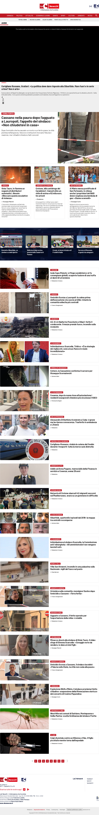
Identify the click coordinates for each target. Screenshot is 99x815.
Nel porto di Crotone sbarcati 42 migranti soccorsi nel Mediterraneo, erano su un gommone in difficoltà (74, 494)
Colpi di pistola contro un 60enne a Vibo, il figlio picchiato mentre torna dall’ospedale (71, 739)
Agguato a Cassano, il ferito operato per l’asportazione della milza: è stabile (68, 616)
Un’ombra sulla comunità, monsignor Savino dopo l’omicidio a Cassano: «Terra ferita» (72, 592)
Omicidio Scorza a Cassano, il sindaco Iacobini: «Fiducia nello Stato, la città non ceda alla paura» (72, 665)
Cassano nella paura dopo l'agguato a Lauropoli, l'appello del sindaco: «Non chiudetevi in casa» (28, 121)
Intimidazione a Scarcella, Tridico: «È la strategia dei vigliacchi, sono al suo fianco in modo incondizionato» (72, 348)
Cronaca (5, 185)
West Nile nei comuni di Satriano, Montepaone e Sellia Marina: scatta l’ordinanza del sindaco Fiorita (73, 714)
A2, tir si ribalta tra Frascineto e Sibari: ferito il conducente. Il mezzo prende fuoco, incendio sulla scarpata (73, 324)
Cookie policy (54, 809)
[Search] (96, 16)
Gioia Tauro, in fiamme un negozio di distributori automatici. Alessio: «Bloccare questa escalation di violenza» (15, 193)
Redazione (29, 809)
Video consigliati (10, 232)
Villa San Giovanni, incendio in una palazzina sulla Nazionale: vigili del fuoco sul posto (72, 567)
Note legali (62, 809)
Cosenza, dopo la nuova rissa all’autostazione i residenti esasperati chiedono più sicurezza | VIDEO (73, 396)
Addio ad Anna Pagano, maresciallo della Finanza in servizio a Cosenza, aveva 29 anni (73, 469)
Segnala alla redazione (39, 809)
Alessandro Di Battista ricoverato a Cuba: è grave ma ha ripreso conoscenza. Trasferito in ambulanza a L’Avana (73, 422)
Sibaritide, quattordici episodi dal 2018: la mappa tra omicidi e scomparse (72, 518)
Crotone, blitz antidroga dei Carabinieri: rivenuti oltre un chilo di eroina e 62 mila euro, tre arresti (49, 192)
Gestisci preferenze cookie (74, 809)
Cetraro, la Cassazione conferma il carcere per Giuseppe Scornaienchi (71, 372)
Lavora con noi (86, 809)
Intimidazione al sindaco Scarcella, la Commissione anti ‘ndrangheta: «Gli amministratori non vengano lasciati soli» (73, 544)
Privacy (48, 809)
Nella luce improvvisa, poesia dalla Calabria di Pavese (35, 252)
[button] (2, 97)
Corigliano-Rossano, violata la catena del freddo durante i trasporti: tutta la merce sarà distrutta (72, 445)
